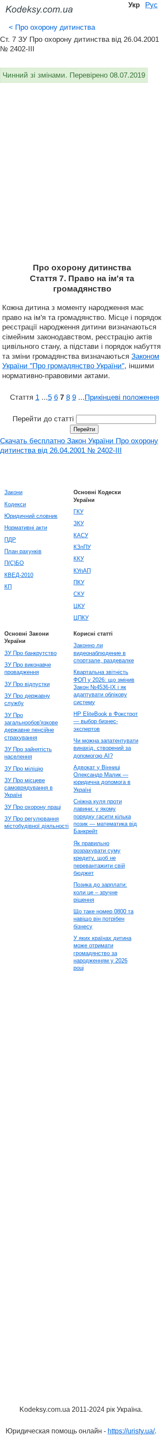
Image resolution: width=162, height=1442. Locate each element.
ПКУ (78, 582)
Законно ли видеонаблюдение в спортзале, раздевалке (103, 653)
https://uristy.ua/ (131, 1431)
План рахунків (22, 551)
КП (8, 586)
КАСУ (80, 535)
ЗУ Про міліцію (23, 768)
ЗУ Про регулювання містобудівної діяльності (36, 822)
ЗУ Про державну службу (27, 699)
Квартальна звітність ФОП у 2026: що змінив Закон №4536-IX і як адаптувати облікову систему (103, 687)
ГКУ (78, 511)
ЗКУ (78, 523)
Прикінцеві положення (122, 397)
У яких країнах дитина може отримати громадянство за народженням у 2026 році (102, 953)
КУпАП (82, 570)
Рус (151, 4)
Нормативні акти (25, 527)
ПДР (10, 539)
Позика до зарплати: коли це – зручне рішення (100, 892)
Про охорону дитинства (52, 27)
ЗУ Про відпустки (27, 684)
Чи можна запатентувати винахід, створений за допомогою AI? (105, 748)
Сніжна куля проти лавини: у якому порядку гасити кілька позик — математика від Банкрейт (105, 816)
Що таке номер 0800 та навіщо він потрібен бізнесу (103, 919)
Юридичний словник (30, 516)
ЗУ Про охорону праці (32, 807)
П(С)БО (14, 563)
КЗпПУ (82, 547)
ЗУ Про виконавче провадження (27, 668)
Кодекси (15, 504)
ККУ (78, 558)
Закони (13, 492)
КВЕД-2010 (18, 575)
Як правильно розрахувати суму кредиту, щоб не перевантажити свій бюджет (99, 858)
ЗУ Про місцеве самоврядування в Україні (28, 788)
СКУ (78, 594)
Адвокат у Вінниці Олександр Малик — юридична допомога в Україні (101, 778)
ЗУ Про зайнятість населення (28, 753)
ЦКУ (79, 606)
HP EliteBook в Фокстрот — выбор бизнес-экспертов (105, 721)
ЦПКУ (81, 617)
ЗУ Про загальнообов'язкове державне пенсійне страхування (31, 726)
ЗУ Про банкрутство (30, 653)
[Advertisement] (81, 177)
